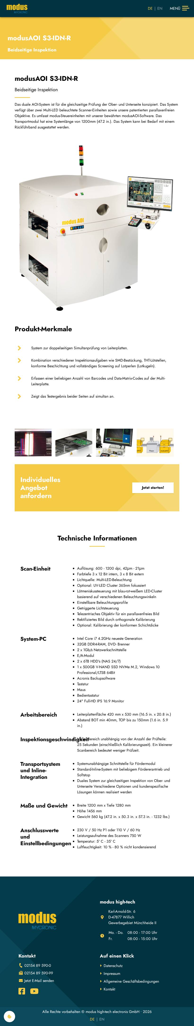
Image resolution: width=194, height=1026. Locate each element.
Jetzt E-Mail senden (38, 980)
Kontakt (109, 989)
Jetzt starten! (153, 487)
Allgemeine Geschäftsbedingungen (131, 981)
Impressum (112, 973)
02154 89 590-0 (37, 965)
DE (150, 8)
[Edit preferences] (9, 1016)
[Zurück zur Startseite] (17, 8)
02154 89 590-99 (38, 973)
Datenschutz (113, 965)
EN (159, 8)
